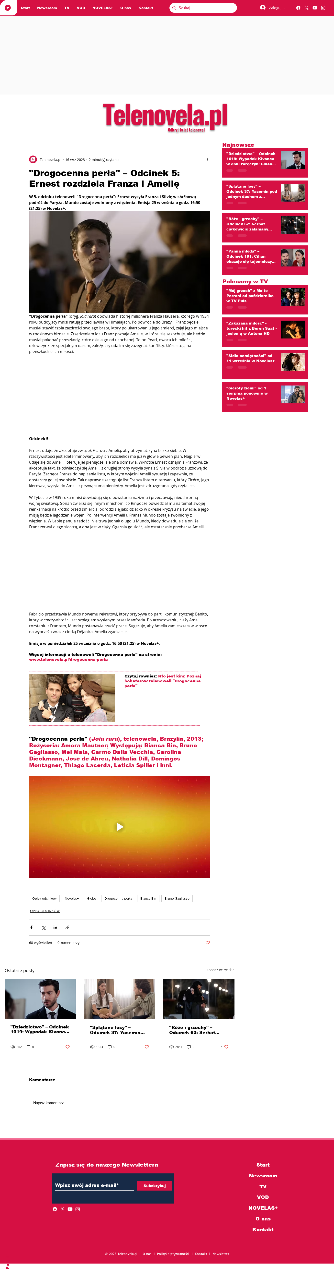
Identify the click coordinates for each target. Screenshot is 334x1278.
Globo (91, 898)
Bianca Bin (148, 898)
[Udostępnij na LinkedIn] (55, 927)
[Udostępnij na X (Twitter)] (43, 927)
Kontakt (263, 1229)
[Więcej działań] (207, 159)
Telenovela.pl (165, 113)
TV (263, 1186)
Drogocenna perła (118, 898)
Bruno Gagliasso (177, 898)
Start (263, 1165)
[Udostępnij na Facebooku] (31, 927)
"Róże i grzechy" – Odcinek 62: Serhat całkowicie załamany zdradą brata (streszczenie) (194, 1030)
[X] (306, 8)
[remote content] (119, 395)
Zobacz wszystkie (220, 969)
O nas (263, 1218)
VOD (263, 1197)
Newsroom (263, 1175)
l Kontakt (200, 1254)
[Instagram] (323, 8)
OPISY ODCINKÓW (45, 910)
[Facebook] (298, 8)
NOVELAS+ (263, 1208)
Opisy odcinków (44, 898)
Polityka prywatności (174, 1254)
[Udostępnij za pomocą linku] (67, 927)
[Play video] (119, 827)
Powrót (7, 1261)
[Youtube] (315, 8)
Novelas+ (72, 898)
